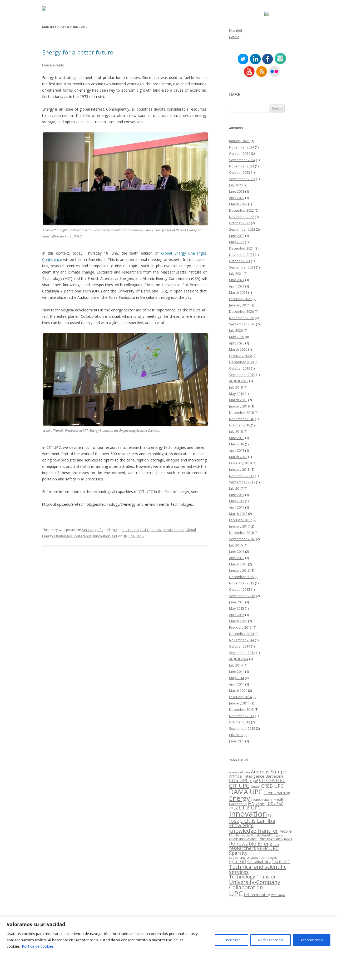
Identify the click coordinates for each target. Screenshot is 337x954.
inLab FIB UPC (244, 807)
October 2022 (239, 223)
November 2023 (241, 166)
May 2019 (236, 393)
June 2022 (236, 235)
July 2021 (236, 273)
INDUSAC (274, 803)
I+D (251, 803)
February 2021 (240, 298)
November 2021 (241, 254)
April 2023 (236, 197)
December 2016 (241, 532)
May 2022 (236, 242)
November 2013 (241, 715)
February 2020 (240, 355)
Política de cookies (38, 946)
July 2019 (236, 387)
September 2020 (242, 324)
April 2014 (236, 684)
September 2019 (242, 374)
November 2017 (241, 475)
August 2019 (238, 381)
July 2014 (236, 665)
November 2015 (241, 583)
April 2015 (236, 614)
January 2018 (239, 469)
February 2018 (240, 463)
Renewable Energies (254, 843)
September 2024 (242, 159)
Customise (231, 939)
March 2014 (238, 690)
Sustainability (259, 861)
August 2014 (238, 659)
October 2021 (239, 261)
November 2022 (241, 216)
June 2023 (236, 191)
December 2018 (241, 412)
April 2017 (236, 507)
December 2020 (241, 311)
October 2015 (239, 589)
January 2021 (239, 305)
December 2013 (241, 709)
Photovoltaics (271, 838)
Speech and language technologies (253, 857)
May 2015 (236, 608)
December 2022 (241, 210)
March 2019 (238, 400)
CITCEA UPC (272, 780)
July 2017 (236, 488)
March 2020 (238, 349)
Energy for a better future (77, 52)
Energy (156, 529)
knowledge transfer (253, 830)
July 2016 (236, 545)
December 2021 (241, 248)
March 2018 (238, 456)
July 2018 (236, 431)
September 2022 (242, 229)
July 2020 (236, 330)
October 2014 (239, 646)
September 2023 (242, 178)
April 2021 (236, 286)
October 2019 (239, 368)
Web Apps (278, 895)
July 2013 (236, 734)
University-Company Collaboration (254, 884)
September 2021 (242, 267)
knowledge (241, 825)
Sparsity (238, 853)
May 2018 (236, 444)
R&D (288, 838)
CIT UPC (239, 785)
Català (234, 36)
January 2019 (239, 406)
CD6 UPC (239, 780)
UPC (236, 893)
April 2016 (236, 557)
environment (173, 529)
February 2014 (240, 696)
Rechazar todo (270, 939)
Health (280, 799)
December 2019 (241, 362)
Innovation (101, 536)
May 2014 (236, 677)
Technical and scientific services (257, 869)
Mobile (285, 831)
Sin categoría (92, 529)
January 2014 (239, 703)
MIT (114, 536)
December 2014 (241, 633)
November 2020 (241, 317)
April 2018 (236, 450)
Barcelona (130, 529)
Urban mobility (257, 894)
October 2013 (239, 722)
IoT (271, 815)
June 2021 (236, 279)
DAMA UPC (245, 791)
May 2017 (236, 501)
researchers (242, 848)
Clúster (255, 786)
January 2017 (239, 526)
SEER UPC (268, 848)
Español (235, 30)
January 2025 (239, 140)
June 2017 (236, 494)
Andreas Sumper (269, 771)
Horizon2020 (238, 804)
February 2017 (240, 520)
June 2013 (236, 741)
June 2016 (236, 551)
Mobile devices (239, 835)
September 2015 (242, 595)
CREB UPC (272, 786)
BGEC (144, 529)
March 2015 (238, 621)
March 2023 (238, 204)
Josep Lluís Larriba (252, 820)
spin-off (237, 861)
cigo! (254, 780)
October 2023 (239, 172)
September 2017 (242, 482)
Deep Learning (277, 792)
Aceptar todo (311, 939)
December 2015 (241, 576)
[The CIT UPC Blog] (44, 9)
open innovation (243, 838)
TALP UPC (281, 861)
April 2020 (236, 343)
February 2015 (240, 627)
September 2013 (242, 728)
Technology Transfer (252, 876)
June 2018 (236, 437)
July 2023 (236, 185)
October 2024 (239, 153)
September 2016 (242, 538)
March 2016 (238, 564)
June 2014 (236, 671)
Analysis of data (239, 772)
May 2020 (236, 336)
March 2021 (238, 292)
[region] (168, 935)
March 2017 (238, 513)
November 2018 (241, 418)
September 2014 (242, 652)
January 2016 (239, 570)
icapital (260, 804)
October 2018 (239, 425)
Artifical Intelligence (246, 776)
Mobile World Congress (267, 835)
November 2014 (241, 640)
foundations (261, 799)
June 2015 (236, 602)
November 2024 (241, 147)
